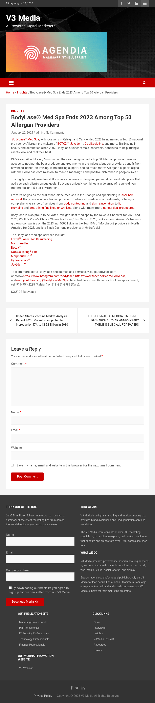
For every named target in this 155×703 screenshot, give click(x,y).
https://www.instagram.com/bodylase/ (48, 276)
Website (16, 448)
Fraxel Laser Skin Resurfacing (31, 239)
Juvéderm (18, 264)
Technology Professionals (34, 639)
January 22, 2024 (22, 132)
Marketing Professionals (33, 622)
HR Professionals (29, 627)
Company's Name (17, 570)
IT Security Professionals (34, 633)
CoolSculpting (94, 143)
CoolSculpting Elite (24, 252)
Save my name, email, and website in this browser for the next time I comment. (69, 465)
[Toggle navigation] (11, 82)
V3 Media (23, 18)
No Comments (55, 132)
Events (98, 650)
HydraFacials (20, 260)
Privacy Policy (43, 696)
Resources (100, 644)
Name (16, 412)
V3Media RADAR (104, 639)
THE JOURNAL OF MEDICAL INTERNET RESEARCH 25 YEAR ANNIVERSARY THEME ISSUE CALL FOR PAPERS (113, 320)
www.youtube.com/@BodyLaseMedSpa (42, 280)
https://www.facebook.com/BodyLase (100, 276)
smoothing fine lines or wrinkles (50, 208)
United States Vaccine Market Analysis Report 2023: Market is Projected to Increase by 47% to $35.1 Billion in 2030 (42, 320)
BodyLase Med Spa (25, 139)
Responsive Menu (144, 3)
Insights (17, 110)
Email (15, 430)
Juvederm (76, 143)
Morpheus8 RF (22, 256)
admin (40, 132)
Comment (19, 364)
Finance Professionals (32, 644)
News (97, 622)
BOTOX (63, 143)
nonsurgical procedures (118, 208)
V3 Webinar (26, 668)
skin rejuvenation (103, 203)
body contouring (74, 203)
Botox (16, 247)
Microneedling (20, 243)
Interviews (100, 627)
